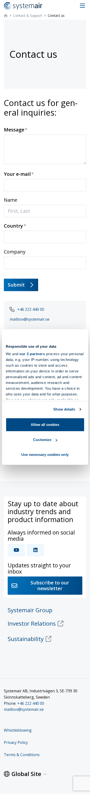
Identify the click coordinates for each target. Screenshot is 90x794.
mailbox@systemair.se (29, 319)
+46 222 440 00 (30, 309)
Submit (16, 285)
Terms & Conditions (22, 754)
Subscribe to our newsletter (49, 585)
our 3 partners (32, 354)
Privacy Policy (16, 742)
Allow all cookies (45, 425)
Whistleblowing (18, 730)
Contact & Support (27, 15)
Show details (64, 409)
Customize (42, 440)
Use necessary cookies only (45, 455)
